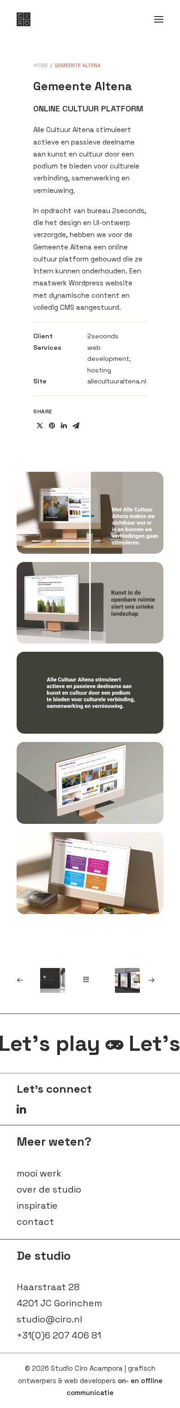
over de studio (49, 1189)
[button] (159, 19)
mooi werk (39, 1173)
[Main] (90, 979)
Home (40, 65)
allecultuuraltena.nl (116, 381)
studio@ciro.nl (49, 1319)
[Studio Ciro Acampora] (23, 19)
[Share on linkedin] (63, 425)
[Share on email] (75, 425)
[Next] (135, 980)
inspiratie (37, 1205)
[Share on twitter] (39, 425)
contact (35, 1222)
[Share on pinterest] (51, 425)
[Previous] (45, 980)
